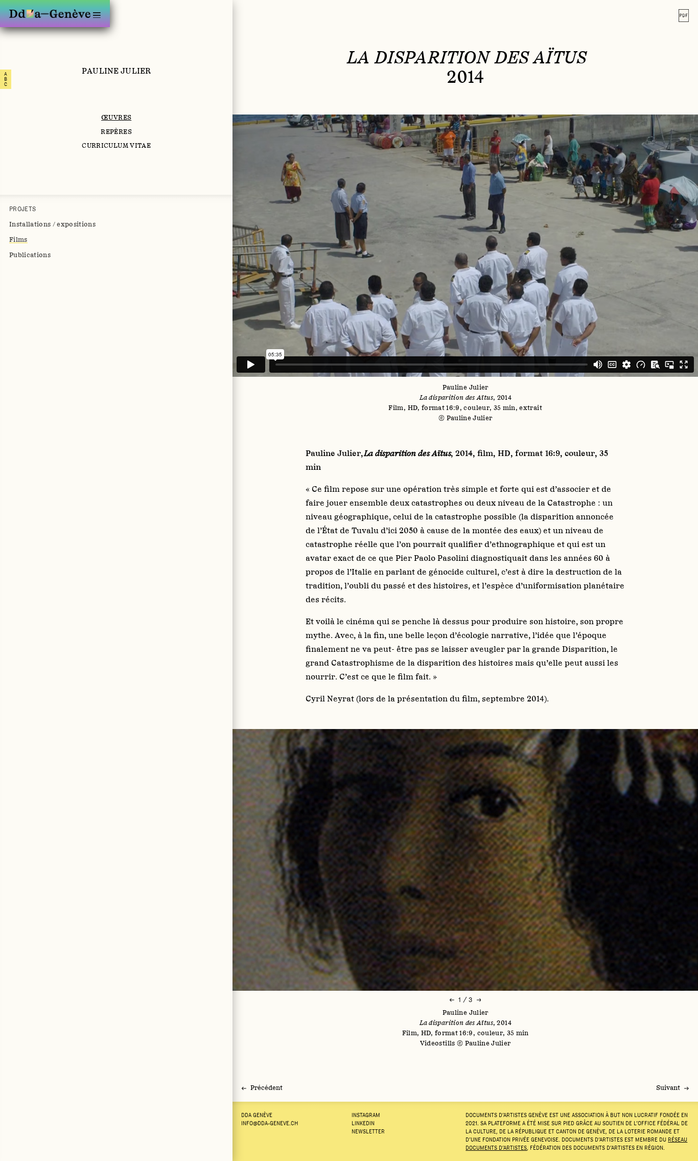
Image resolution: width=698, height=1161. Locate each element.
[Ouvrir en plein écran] (465, 860)
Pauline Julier (116, 70)
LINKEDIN (363, 1123)
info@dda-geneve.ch (269, 1123)
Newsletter (368, 1131)
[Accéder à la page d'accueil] (49, 13)
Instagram (366, 1115)
